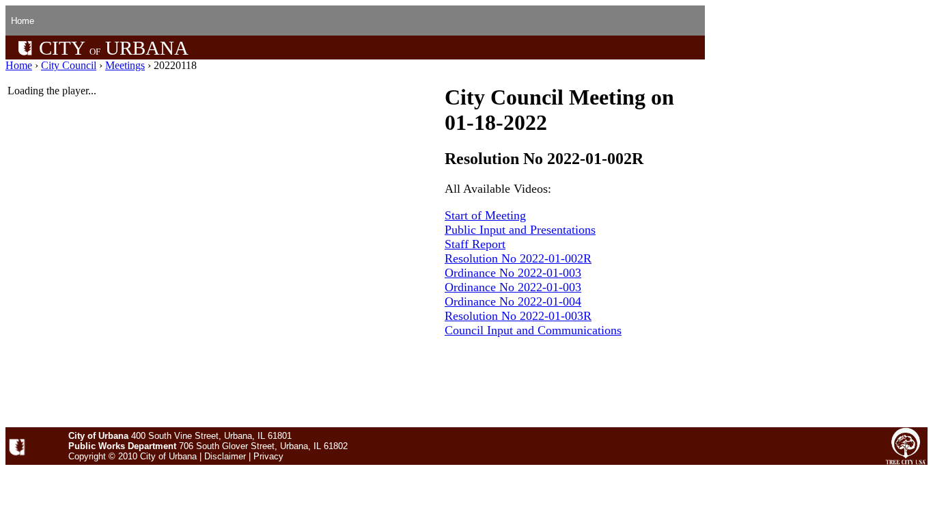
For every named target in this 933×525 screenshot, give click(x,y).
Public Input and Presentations (520, 230)
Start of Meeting (485, 215)
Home (22, 21)
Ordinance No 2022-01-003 (513, 273)
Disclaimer (225, 456)
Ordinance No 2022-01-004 (513, 301)
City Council (68, 65)
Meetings (125, 65)
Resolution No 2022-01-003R (518, 316)
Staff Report (475, 244)
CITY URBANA (111, 48)
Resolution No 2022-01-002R (518, 258)
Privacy (268, 456)
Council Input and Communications (533, 330)
